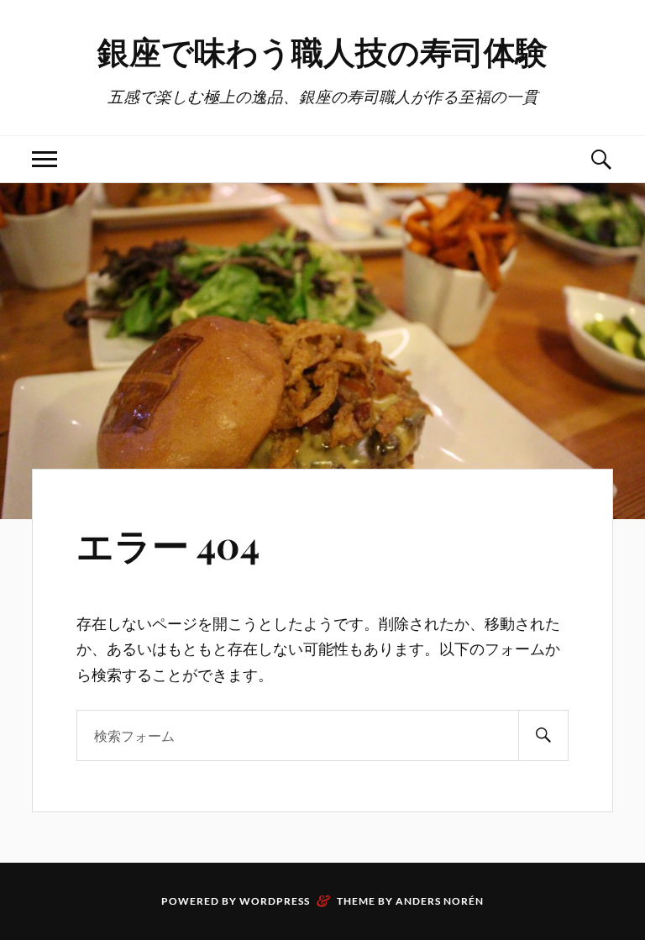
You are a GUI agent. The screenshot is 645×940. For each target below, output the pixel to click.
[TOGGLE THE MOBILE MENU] (44, 159)
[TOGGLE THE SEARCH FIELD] (600, 159)
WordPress (274, 901)
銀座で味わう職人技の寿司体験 (322, 50)
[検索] (543, 735)
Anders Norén (440, 901)
